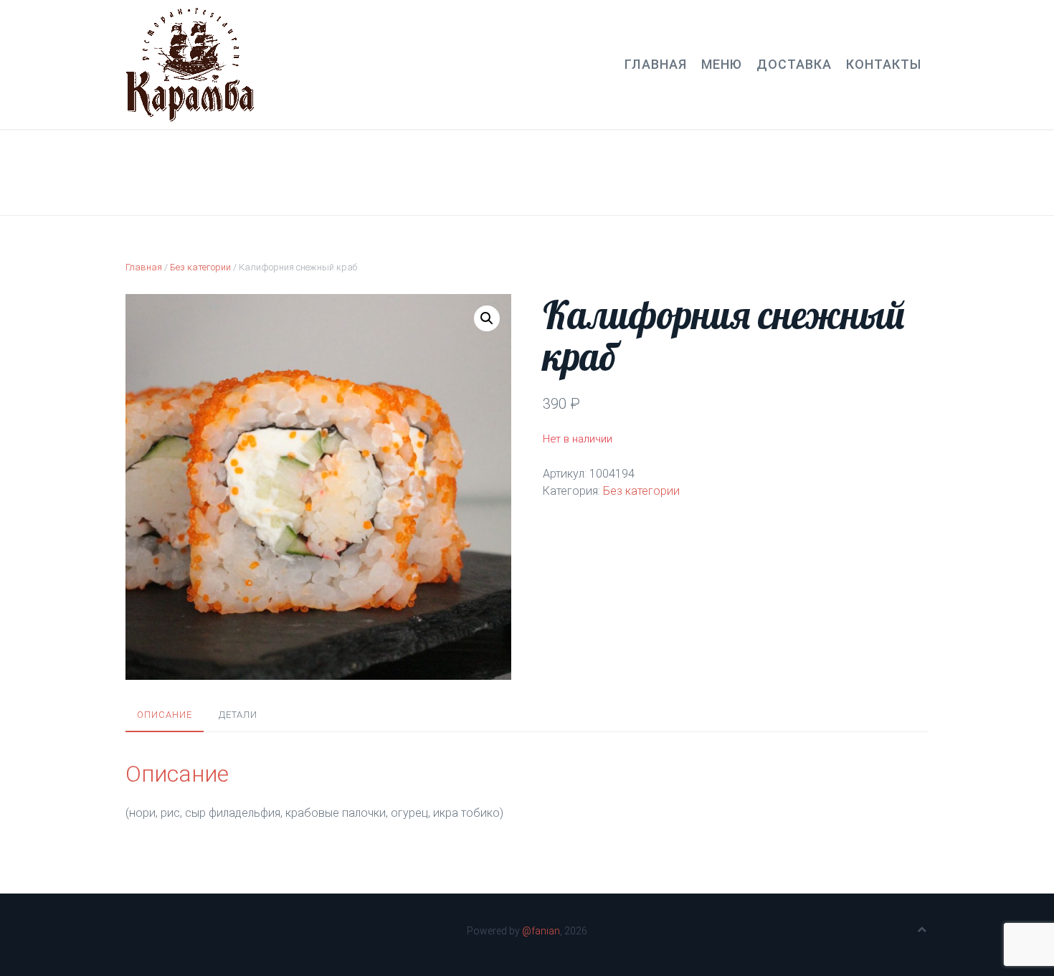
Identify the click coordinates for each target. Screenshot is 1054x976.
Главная (656, 64)
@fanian (541, 931)
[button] (487, 318)
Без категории (200, 267)
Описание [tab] (164, 714)
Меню (721, 64)
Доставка (794, 64)
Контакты (883, 64)
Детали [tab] (238, 714)
